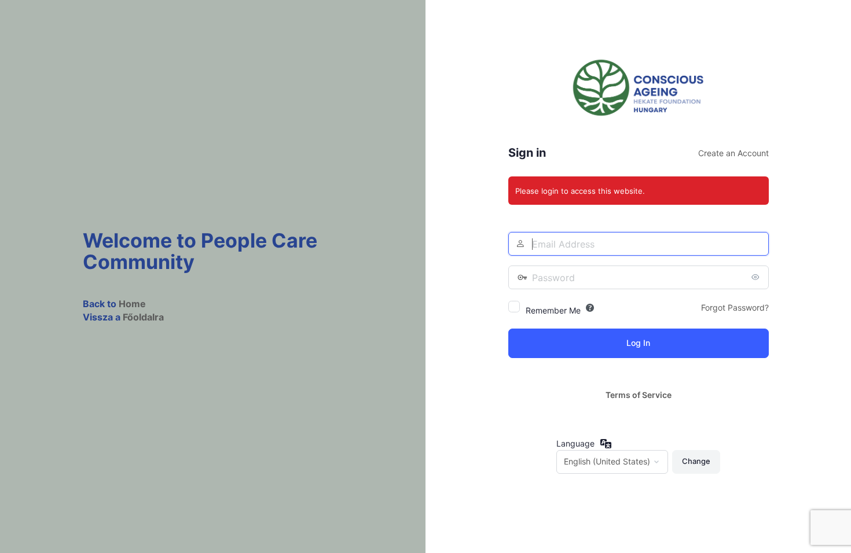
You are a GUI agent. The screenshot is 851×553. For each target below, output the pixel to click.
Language (575, 443)
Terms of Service (639, 395)
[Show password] (757, 277)
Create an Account (733, 153)
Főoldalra (143, 317)
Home (132, 303)
